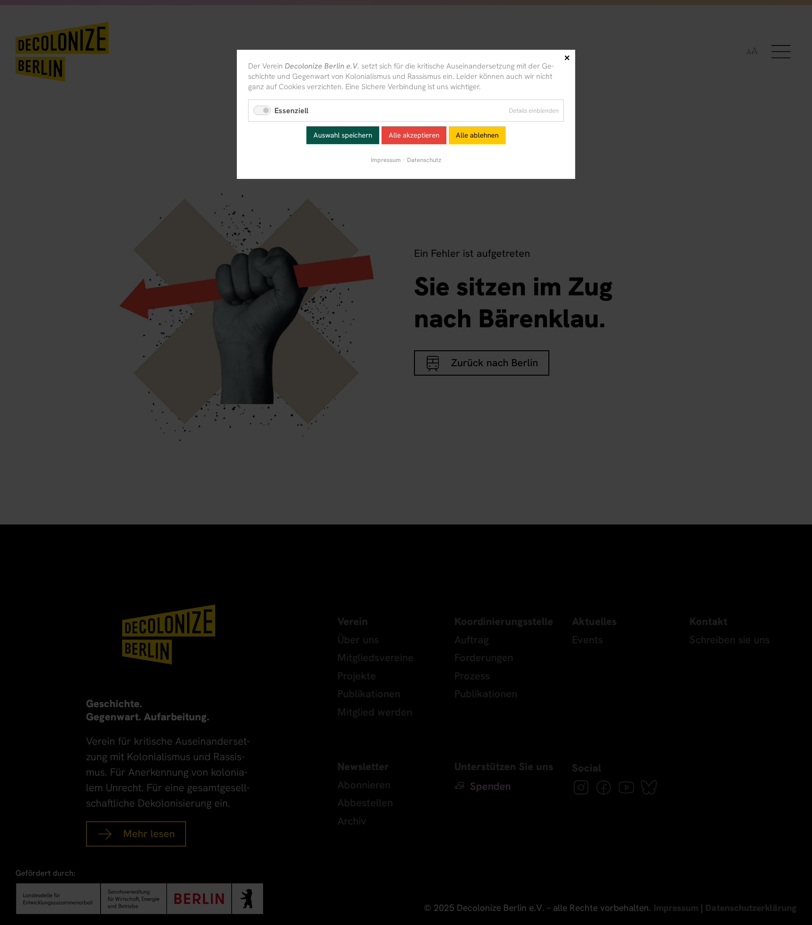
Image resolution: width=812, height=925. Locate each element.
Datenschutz (424, 160)
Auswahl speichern (342, 135)
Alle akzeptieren (414, 135)
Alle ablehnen (477, 135)
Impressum (386, 160)
